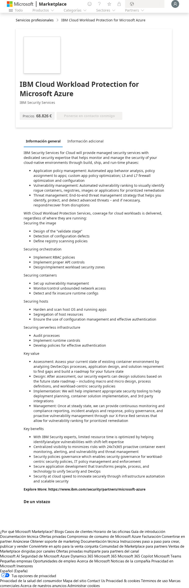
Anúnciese (21, 541)
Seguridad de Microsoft (40, 556)
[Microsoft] (20, 4)
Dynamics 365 (82, 556)
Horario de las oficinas (112, 531)
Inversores (24, 565)
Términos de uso (154, 580)
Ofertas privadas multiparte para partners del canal (97, 551)
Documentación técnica (19, 536)
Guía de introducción (148, 531)
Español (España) (14, 570)
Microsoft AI (10, 556)
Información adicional (85, 141)
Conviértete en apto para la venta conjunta (63, 546)
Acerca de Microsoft (93, 560)
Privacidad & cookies (123, 580)
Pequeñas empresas (16, 560)
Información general (43, 141)
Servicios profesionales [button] (35, 20)
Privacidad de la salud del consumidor (31, 580)
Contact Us (96, 580)
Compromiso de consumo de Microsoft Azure (104, 536)
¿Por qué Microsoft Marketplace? (27, 531)
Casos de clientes (79, 531)
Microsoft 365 (105, 556)
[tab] (44, 141)
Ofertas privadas (52, 536)
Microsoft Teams (167, 556)
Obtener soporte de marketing (55, 541)
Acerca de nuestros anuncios (43, 585)
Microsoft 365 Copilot (135, 556)
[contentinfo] (58, 20)
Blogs (59, 531)
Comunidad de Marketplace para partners (133, 546)
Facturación (151, 536)
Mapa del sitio (74, 580)
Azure (65, 556)
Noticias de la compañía (130, 560)
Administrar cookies (83, 585)
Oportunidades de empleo (54, 560)
